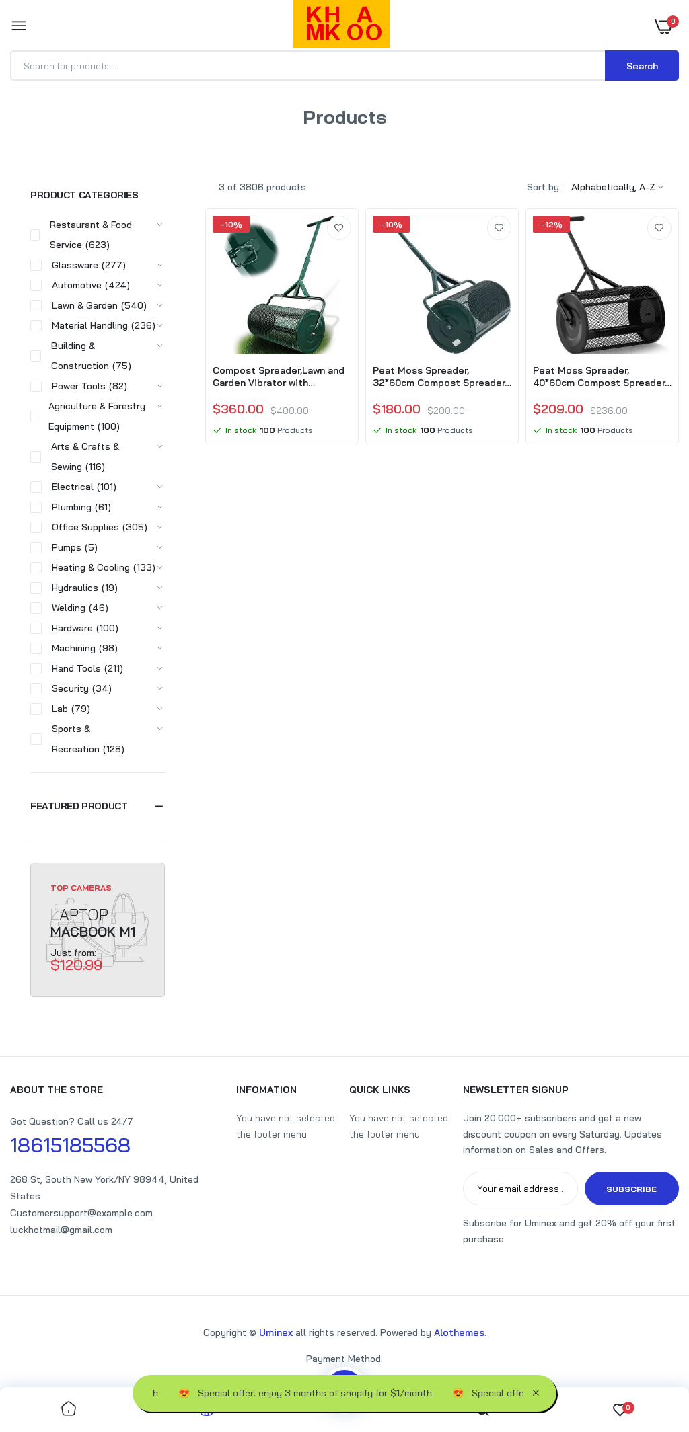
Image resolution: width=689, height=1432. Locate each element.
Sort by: (544, 187)
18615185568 (70, 1145)
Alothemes (459, 1332)
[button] (97, 806)
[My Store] (341, 26)
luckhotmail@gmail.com (61, 1230)
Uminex (276, 1332)
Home (272, 134)
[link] (339, 228)
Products (315, 134)
